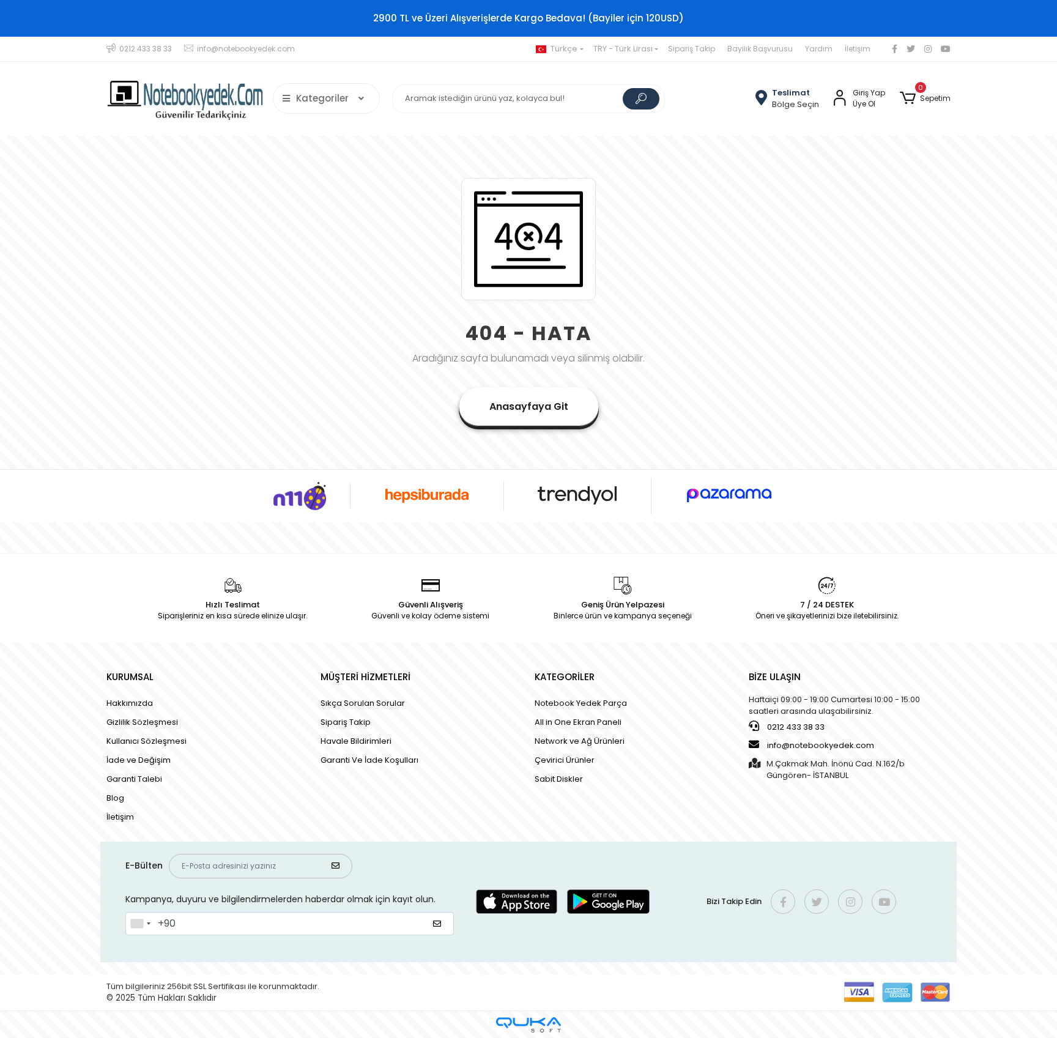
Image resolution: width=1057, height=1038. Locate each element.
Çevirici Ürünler (565, 760)
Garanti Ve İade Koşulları (369, 760)
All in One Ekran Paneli (578, 722)
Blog (115, 798)
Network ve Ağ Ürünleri (580, 741)
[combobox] (140, 924)
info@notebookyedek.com (820, 745)
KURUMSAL (130, 676)
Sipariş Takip (691, 48)
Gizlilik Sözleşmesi (142, 722)
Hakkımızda (129, 703)
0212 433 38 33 (795, 727)
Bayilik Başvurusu (760, 48)
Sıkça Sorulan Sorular (363, 703)
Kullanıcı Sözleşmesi (146, 741)
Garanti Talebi (134, 779)
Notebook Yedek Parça (581, 703)
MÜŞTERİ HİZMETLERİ (365, 676)
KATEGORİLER (565, 676)
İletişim (857, 48)
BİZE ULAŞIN (775, 676)
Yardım (819, 48)
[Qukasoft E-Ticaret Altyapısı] (528, 1024)
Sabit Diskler (559, 779)
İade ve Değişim (138, 760)
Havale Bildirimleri (356, 741)
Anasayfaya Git (528, 406)
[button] (925, 98)
